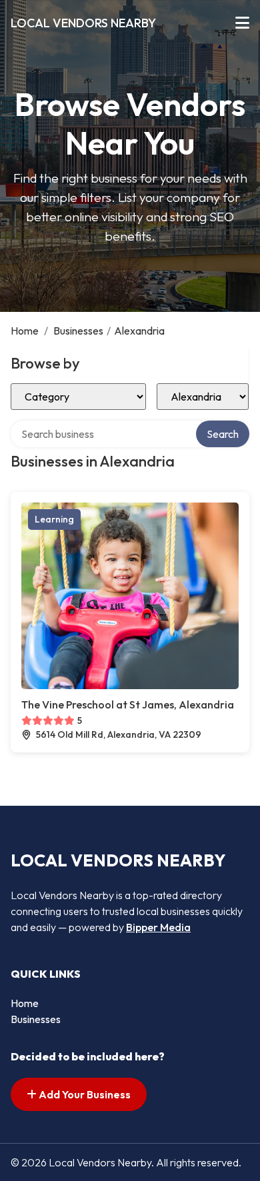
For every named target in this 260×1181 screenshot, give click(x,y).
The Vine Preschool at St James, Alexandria (127, 704)
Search (223, 434)
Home (25, 330)
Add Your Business (84, 1094)
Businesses (78, 330)
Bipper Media (158, 927)
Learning (54, 519)
